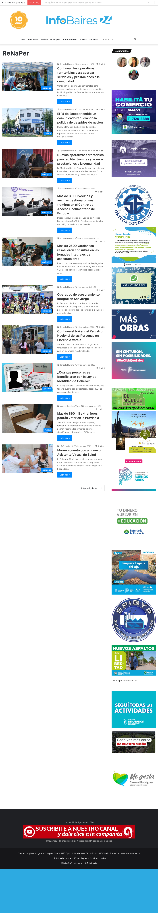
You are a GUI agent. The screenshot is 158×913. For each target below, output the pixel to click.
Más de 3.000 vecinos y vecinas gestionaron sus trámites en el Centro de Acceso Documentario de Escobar (76, 204)
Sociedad (93, 39)
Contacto (78, 863)
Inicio (23, 39)
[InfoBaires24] (79, 20)
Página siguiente (89, 488)
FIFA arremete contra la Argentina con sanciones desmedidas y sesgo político (79, 2)
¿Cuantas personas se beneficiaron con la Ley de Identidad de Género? (76, 377)
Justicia (83, 39)
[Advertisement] (79, 890)
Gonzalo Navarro (67, 64)
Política (44, 39)
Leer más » (65, 101)
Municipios (55, 39)
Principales (33, 39)
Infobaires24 (91, 863)
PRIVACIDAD (66, 863)
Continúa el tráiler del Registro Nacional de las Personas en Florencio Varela (79, 335)
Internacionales (70, 39)
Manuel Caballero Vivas (70, 406)
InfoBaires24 (65, 446)
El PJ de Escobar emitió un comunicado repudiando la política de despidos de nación (80, 118)
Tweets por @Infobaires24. (125, 680)
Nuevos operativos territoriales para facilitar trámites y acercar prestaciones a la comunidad (80, 159)
